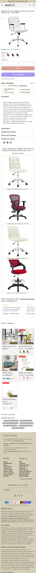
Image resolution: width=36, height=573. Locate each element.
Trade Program (8, 470)
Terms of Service (8, 473)
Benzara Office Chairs (26, 420)
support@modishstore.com (15, 451)
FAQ (20, 462)
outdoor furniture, (13, 516)
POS (17, 505)
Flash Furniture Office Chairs (10, 423)
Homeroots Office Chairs (26, 423)
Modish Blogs (23, 476)
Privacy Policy (8, 474)
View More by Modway (8, 414)
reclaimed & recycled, (7, 518)
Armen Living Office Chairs (11, 420)
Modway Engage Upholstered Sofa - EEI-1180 (10, 372)
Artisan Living (8, 471)
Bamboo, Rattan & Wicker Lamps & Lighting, (17, 521)
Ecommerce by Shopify (24, 505)
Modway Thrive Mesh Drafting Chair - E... (18, 293)
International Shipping (23, 467)
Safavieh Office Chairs (18, 428)
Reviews (6, 476)
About (5, 462)
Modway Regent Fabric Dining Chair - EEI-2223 (26, 346)
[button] (2, 5)
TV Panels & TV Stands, (16, 520)
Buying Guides (24, 474)
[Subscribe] (30, 490)
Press (5, 465)
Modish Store (13, 505)
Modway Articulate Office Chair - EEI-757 (18, 223)
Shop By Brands (24, 473)
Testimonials (7, 466)
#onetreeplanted (19, 441)
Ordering (22, 463)
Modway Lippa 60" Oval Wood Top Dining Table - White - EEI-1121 (10, 346)
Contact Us (7, 468)
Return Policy (23, 470)
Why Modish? (7, 463)
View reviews (23, 85)
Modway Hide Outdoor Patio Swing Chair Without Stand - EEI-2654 (9, 399)
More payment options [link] (8, 78)
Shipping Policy (24, 465)
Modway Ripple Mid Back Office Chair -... (18, 258)
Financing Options (25, 471)
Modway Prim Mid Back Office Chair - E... (18, 189)
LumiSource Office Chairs (25, 425)
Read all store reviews (27, 299)
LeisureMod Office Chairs (10, 425)
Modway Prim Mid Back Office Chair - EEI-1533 (26, 372)
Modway (4, 49)
